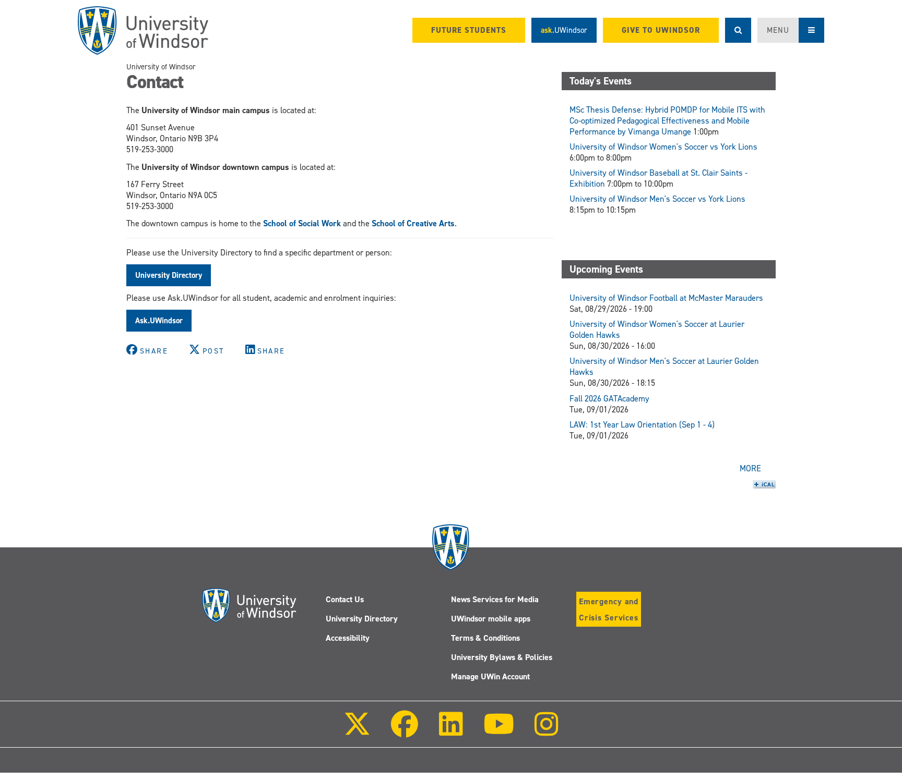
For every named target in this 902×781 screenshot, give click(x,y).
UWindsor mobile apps (490, 618)
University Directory (362, 618)
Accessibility (348, 637)
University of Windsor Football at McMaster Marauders (666, 297)
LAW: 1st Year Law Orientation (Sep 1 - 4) (642, 424)
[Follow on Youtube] (499, 731)
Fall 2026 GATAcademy (609, 398)
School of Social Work (302, 223)
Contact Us (345, 599)
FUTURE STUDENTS (468, 30)
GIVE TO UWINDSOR (661, 30)
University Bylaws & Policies (501, 657)
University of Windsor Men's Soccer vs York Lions (657, 198)
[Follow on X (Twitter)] (357, 731)
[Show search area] (738, 30)
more (750, 468)
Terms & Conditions (485, 637)
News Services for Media (495, 599)
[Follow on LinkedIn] (450, 731)
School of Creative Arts (413, 223)
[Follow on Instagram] (546, 731)
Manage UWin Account (490, 676)
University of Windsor (161, 67)
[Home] (143, 30)
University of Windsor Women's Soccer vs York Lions (663, 146)
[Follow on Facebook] (405, 731)
